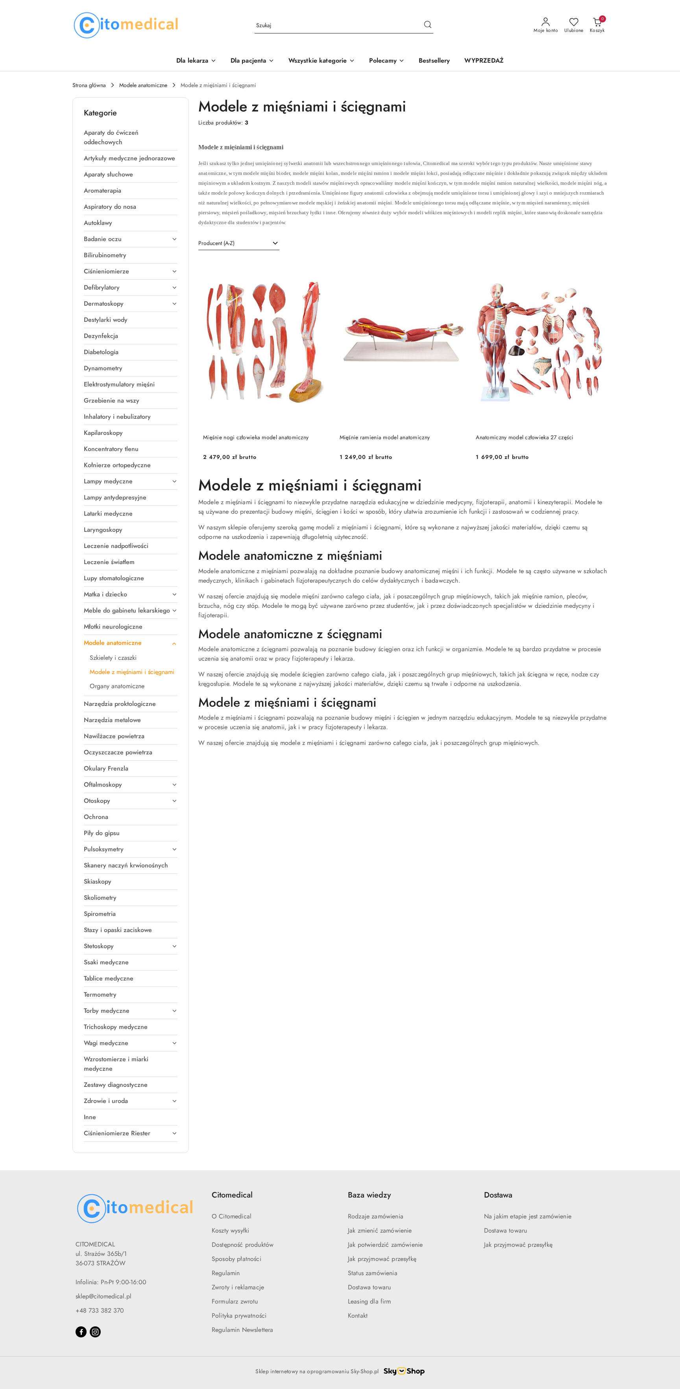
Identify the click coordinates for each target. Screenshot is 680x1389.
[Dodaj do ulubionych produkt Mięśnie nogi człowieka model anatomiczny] (321, 267)
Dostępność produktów (242, 1244)
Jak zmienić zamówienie (380, 1230)
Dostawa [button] (498, 1195)
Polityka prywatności (239, 1315)
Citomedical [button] (232, 1195)
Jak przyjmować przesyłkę (382, 1258)
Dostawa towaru (369, 1287)
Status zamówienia (372, 1273)
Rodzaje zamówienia (375, 1216)
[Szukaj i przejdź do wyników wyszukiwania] (427, 26)
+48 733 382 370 (100, 1310)
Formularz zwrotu (235, 1301)
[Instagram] (95, 1331)
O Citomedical (231, 1216)
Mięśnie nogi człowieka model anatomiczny (256, 437)
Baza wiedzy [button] (369, 1195)
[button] (387, 61)
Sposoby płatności (236, 1258)
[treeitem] (130, 137)
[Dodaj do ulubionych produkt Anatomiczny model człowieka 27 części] (594, 267)
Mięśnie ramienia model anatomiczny (385, 437)
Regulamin (226, 1273)
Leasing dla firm (369, 1301)
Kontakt (358, 1315)
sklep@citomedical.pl (103, 1296)
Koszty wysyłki (230, 1230)
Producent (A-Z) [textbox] (216, 243)
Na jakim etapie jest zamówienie (527, 1216)
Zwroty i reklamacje (238, 1287)
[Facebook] (81, 1331)
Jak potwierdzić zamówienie (385, 1244)
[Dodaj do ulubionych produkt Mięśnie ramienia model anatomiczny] (457, 267)
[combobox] (238, 243)
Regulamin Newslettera (242, 1329)
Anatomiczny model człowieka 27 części (524, 437)
